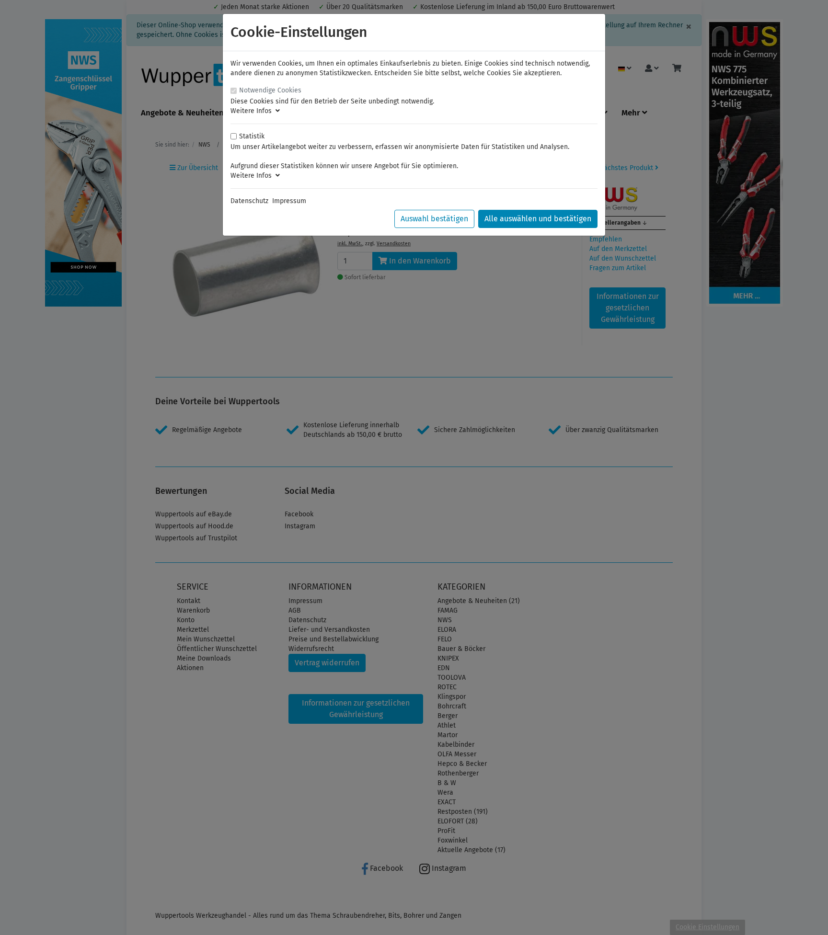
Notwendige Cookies (270, 90)
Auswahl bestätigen (434, 218)
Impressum (289, 201)
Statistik (251, 136)
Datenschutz (249, 201)
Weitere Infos (253, 111)
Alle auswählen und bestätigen (537, 218)
